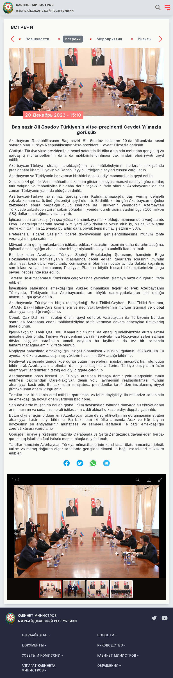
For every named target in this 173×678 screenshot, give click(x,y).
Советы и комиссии (41, 655)
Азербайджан (34, 635)
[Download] (149, 479)
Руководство (110, 645)
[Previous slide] (16, 533)
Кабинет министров (116, 655)
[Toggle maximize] (160, 479)
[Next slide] (156, 533)
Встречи (73, 39)
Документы (33, 645)
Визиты (145, 39)
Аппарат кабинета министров (38, 668)
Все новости (37, 39)
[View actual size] (137, 479)
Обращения (107, 665)
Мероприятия (109, 39)
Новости (105, 635)
